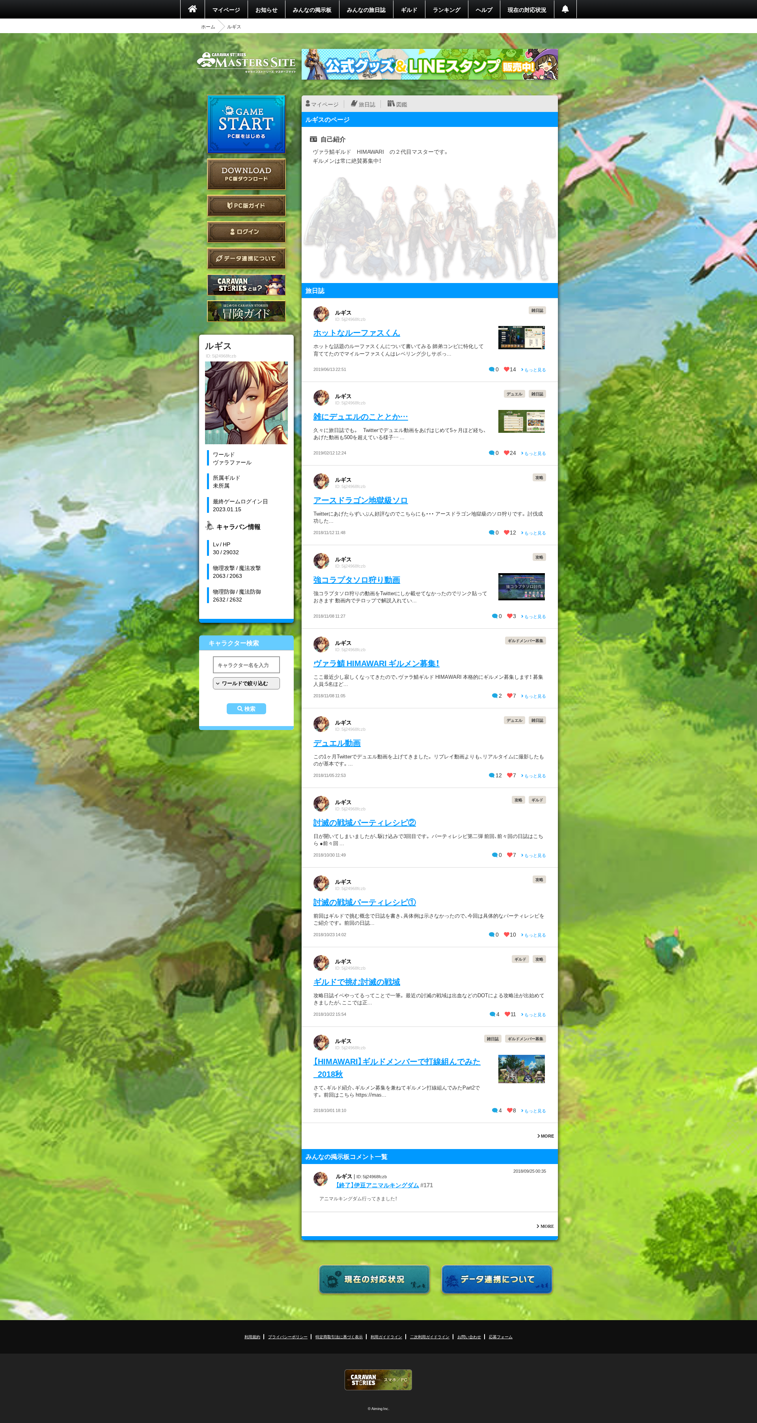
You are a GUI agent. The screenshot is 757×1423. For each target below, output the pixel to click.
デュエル (514, 394)
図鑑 (401, 104)
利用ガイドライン (386, 1336)
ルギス (343, 312)
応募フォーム (501, 1336)
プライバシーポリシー (288, 1336)
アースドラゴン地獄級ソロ (360, 499)
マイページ (226, 9)
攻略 (539, 477)
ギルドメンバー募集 (525, 640)
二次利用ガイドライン (429, 1336)
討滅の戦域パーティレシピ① (364, 901)
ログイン (246, 232)
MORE (547, 1135)
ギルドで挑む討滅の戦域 (356, 981)
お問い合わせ (469, 1336)
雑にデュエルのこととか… (360, 416)
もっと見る (535, 369)
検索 (249, 709)
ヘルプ (484, 9)
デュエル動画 (337, 742)
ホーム (208, 26)
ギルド (409, 9)
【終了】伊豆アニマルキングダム (377, 1185)
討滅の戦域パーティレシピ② (364, 822)
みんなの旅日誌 (366, 9)
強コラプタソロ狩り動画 (356, 579)
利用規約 (252, 1336)
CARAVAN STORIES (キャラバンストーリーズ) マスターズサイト (246, 62)
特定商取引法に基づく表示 (339, 1336)
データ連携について (246, 258)
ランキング (447, 9)
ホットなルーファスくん (356, 332)
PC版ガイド (246, 205)
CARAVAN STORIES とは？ (246, 285)
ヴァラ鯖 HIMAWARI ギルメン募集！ (376, 663)
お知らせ (266, 9)
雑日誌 (537, 310)
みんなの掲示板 (312, 9)
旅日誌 (367, 104)
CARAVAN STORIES (378, 1379)
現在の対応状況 (527, 9)
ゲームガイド (246, 311)
